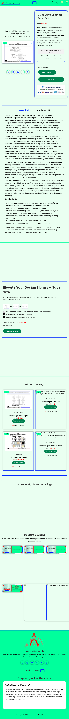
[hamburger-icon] (34, 2)
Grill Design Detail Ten (51, 402)
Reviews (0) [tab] (43, 110)
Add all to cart (12, 331)
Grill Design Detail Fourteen (50, 446)
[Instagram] (27, 662)
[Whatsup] (22, 662)
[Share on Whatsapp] (8, 72)
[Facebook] (42, 662)
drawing (11, 227)
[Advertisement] (34, 260)
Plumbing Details (17, 34)
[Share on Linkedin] (18, 72)
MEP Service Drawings (20, 31)
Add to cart (47, 72)
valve (52, 136)
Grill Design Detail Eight (18, 416)
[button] (32, 43)
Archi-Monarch (34, 651)
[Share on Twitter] (13, 72)
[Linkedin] (32, 662)
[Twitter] (37, 662)
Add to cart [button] (19, 421)
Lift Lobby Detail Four (18, 457)
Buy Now (51, 79)
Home (7, 31)
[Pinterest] (46, 662)
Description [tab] (25, 110)
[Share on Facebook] (23, 72)
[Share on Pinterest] (27, 72)
